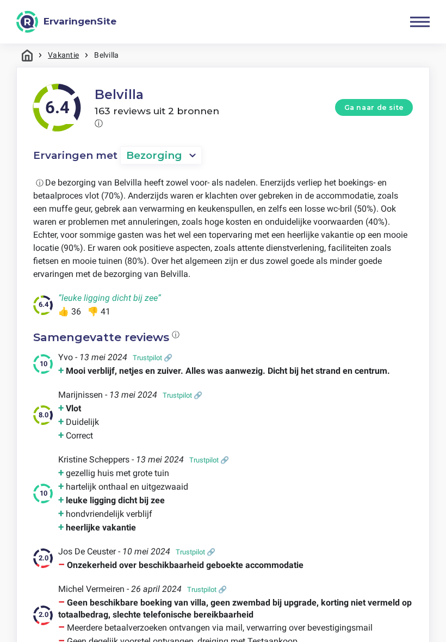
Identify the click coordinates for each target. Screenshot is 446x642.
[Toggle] (420, 22)
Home (27, 55)
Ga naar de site (374, 107)
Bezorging (154, 155)
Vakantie (63, 55)
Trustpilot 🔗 (152, 358)
